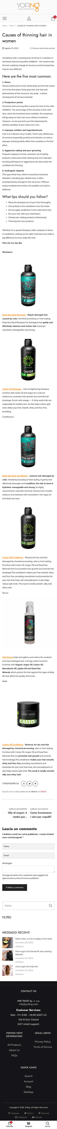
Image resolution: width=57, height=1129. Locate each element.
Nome (6, 846)
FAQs (14, 1055)
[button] (50, 906)
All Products (14, 1044)
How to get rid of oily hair (26, 966)
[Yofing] (28, 7)
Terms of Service (42, 1046)
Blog (28, 1086)
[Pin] (35, 783)
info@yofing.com (28, 1004)
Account (28, 1081)
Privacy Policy (43, 1041)
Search (29, 1076)
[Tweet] (29, 783)
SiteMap (28, 1091)
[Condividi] (23, 783)
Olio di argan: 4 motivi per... (17, 814)
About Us (14, 1050)
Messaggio (7, 863)
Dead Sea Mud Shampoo (14, 315)
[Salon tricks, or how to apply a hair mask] (7, 942)
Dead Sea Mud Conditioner (15, 476)
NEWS (43, 791)
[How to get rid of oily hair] (7, 970)
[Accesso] (29, 18)
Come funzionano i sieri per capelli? (41, 814)
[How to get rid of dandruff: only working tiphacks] (7, 955)
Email (6, 855)
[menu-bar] (4, 18)
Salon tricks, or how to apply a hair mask (33, 938)
